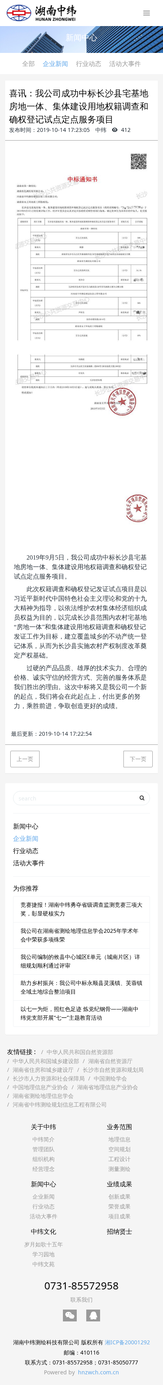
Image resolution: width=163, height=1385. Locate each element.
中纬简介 (43, 1139)
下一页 (138, 759)
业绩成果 (119, 1184)
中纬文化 (43, 1231)
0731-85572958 (81, 1285)
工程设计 (119, 1159)
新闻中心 (25, 826)
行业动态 (88, 63)
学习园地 (43, 1254)
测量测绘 (119, 1169)
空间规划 (119, 1149)
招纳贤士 (119, 1231)
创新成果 (119, 1196)
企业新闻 (55, 63)
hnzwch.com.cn (98, 1372)
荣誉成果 (119, 1206)
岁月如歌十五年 (43, 1244)
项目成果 (119, 1216)
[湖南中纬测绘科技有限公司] (41, 12)
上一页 (25, 759)
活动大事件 (125, 63)
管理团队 (43, 1149)
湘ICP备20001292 (127, 1342)
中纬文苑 (43, 1264)
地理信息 (119, 1139)
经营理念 (43, 1169)
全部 (28, 63)
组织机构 (43, 1159)
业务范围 (119, 1126)
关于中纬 (43, 1126)
